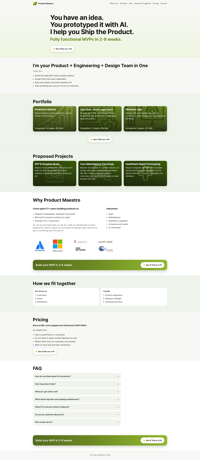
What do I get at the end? (46, 391)
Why (131, 3)
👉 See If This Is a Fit (152, 265)
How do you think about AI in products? (53, 376)
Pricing (156, 3)
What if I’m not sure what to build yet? (52, 407)
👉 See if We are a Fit (62, 49)
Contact (163, 3)
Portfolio (123, 3)
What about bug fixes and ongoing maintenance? (57, 399)
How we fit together (142, 3)
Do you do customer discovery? (49, 414)
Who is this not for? (44, 422)
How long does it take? (45, 384)
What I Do (114, 3)
